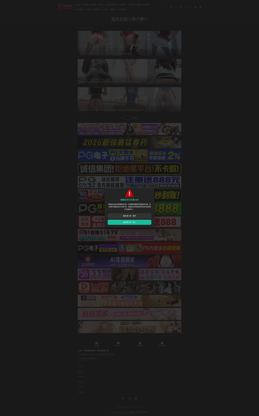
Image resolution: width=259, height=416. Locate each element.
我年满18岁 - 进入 (129, 222)
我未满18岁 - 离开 (129, 216)
